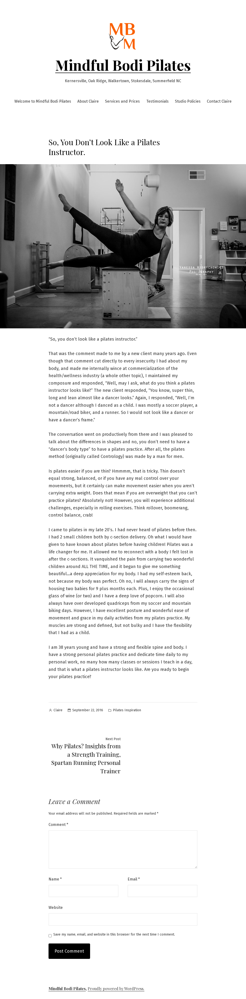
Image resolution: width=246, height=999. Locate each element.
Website (56, 907)
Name (55, 879)
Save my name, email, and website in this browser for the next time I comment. (114, 934)
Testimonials (157, 101)
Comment (58, 824)
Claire (58, 710)
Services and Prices (122, 101)
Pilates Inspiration (127, 710)
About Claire (88, 101)
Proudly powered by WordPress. (116, 988)
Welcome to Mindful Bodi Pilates (42, 101)
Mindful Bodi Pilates (123, 64)
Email (134, 879)
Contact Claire (219, 101)
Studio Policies (188, 101)
